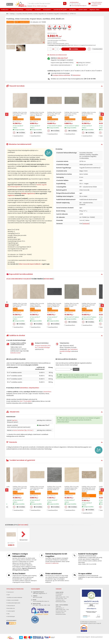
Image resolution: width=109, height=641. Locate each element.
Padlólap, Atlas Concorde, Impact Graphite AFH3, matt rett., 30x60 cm (37, 114)
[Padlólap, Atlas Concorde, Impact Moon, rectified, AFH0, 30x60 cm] (11, 534)
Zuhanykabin (47, 9)
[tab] (54, 86)
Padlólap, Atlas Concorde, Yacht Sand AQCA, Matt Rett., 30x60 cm (37, 488)
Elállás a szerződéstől (12, 600)
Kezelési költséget (44, 347)
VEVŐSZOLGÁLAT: (74, 2)
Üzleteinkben (76, 75)
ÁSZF (8, 595)
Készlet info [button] (14, 412)
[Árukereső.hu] (35, 619)
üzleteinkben (47, 392)
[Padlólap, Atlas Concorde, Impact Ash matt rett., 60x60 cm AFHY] (72, 291)
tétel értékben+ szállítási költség (97, 4)
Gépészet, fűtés (94, 9)
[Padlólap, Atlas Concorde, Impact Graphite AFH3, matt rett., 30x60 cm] (37, 100)
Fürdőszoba (4, 9)
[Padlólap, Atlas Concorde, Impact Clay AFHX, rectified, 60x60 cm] (37, 291)
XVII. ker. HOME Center (38, 6)
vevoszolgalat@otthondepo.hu (78, 5)
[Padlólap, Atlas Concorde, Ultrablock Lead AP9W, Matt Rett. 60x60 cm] (54, 474)
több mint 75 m (62, 58)
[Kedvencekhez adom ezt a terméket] (89, 49)
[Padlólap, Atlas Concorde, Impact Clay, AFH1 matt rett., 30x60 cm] (54, 100)
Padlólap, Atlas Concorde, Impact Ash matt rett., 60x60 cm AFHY (72, 305)
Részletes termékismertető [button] (20, 144)
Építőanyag (4, 13)
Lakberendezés (15, 13)
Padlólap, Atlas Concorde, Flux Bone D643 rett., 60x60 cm (89, 114)
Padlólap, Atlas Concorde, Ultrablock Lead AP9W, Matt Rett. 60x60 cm (54, 488)
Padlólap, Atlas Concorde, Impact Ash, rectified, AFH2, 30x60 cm (72, 114)
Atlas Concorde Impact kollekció (30, 264)
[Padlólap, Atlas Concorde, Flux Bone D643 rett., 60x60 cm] (89, 100)
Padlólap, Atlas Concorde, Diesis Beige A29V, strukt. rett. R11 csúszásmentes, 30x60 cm (89, 489)
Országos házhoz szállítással (61, 75)
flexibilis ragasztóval (28, 193)
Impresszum (10, 592)
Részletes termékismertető (58, 55)
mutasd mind (48, 279)
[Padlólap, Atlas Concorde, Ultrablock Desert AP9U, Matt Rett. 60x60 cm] (72, 474)
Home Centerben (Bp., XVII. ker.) (23, 430)
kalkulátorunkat (15, 353)
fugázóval (11, 195)
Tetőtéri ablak (82, 9)
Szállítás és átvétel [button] (17, 335)
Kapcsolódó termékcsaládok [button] (21, 274)
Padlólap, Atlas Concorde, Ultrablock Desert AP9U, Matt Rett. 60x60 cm (72, 488)
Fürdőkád (37, 9)
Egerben (14, 420)
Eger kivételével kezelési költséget (68, 350)
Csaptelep (29, 9)
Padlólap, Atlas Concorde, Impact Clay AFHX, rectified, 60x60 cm (37, 305)
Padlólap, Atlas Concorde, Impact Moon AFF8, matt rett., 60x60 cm (20, 114)
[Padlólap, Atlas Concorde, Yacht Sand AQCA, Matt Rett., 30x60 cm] (37, 474)
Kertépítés (72, 9)
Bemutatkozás (11, 608)
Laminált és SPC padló (60, 9)
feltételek (86, 223)
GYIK (8, 614)
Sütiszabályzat (11, 605)
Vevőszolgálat (11, 611)
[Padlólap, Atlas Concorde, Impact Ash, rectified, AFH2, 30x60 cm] (72, 100)
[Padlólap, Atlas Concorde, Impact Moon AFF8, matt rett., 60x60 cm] (20, 100)
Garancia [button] (13, 442)
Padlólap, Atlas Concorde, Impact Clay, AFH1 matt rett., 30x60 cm (54, 114)
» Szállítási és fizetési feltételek (14, 597)
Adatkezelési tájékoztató (13, 603)
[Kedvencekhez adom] (14, 132)
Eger (46, 6)
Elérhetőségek (11, 616)
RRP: (48, 33)
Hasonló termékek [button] (16, 86)
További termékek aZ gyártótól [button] (22, 460)
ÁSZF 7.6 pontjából (25, 401)
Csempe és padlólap (17, 9)
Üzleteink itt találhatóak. (52, 563)
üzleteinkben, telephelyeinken (29, 388)
